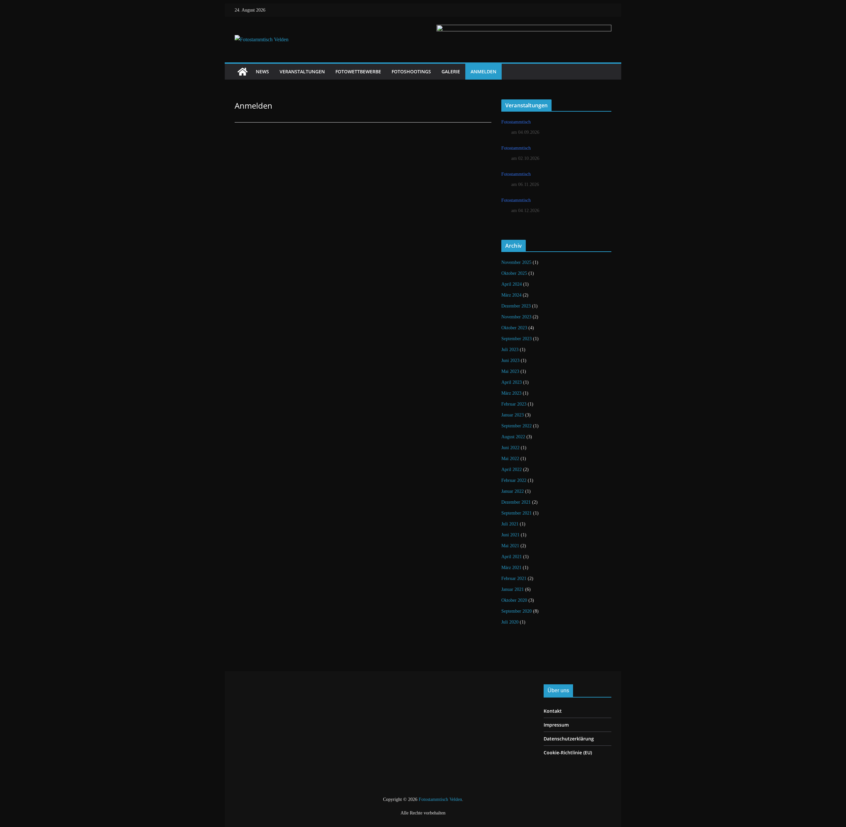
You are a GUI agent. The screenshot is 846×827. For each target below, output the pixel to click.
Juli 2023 (510, 349)
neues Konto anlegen (402, 209)
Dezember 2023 (516, 306)
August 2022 (513, 436)
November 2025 (516, 262)
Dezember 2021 (516, 502)
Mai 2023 (510, 371)
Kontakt (553, 711)
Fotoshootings (411, 71)
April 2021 (511, 556)
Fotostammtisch (516, 122)
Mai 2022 (510, 458)
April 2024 (511, 284)
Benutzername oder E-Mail (323, 141)
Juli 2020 (510, 622)
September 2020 (516, 611)
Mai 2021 (510, 545)
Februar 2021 (513, 578)
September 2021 (516, 513)
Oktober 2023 (514, 327)
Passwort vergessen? (363, 229)
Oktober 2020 (514, 600)
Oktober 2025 (514, 273)
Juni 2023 (510, 360)
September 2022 (516, 425)
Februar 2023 (513, 404)
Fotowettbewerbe (358, 71)
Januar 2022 (512, 491)
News (262, 71)
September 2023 (516, 338)
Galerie (451, 71)
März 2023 (511, 393)
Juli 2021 (510, 523)
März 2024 (511, 295)
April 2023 (511, 382)
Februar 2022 (513, 480)
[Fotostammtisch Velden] (242, 72)
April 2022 (511, 469)
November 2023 (516, 316)
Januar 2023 (512, 415)
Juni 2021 (510, 534)
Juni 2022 (510, 447)
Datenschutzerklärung (569, 739)
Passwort (302, 171)
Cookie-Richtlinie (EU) (568, 752)
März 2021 (511, 567)
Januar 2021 (512, 589)
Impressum (556, 725)
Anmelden (483, 71)
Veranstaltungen (302, 71)
